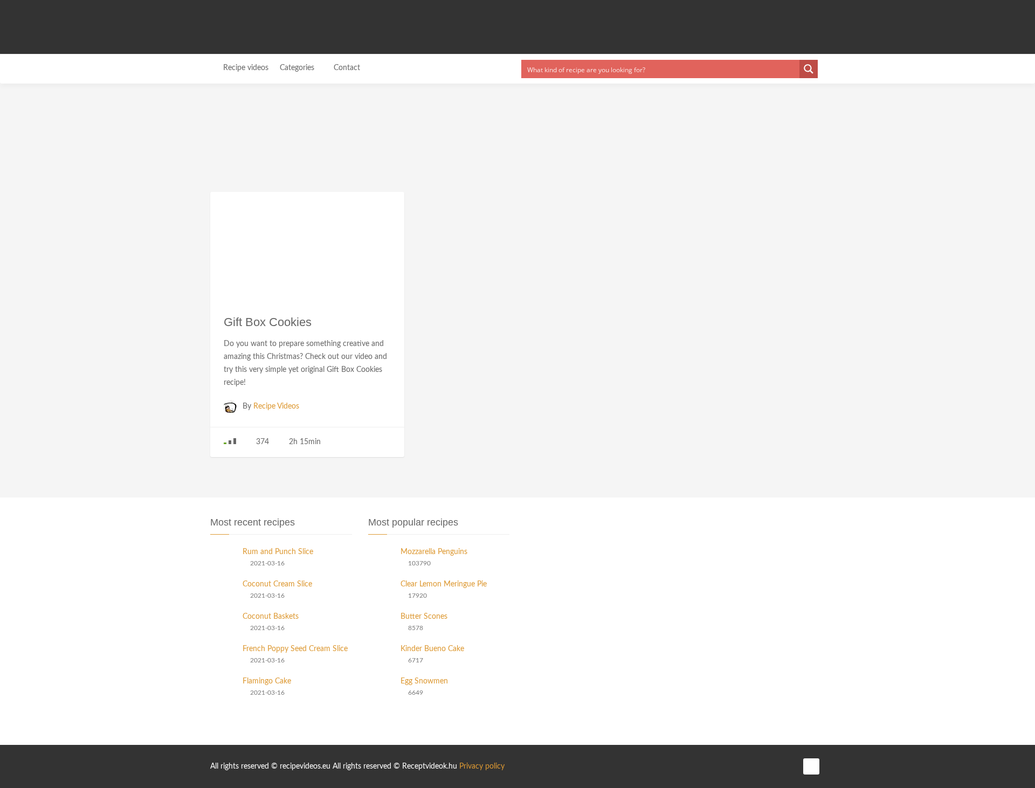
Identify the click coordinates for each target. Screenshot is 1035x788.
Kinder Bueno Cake (432, 649)
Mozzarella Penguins (434, 552)
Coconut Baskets (271, 616)
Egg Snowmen (424, 681)
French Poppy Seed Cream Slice (295, 649)
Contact (347, 68)
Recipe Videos (276, 406)
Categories (298, 68)
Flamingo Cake (267, 681)
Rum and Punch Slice (278, 552)
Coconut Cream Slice (277, 584)
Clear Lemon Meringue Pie (444, 584)
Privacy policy (482, 766)
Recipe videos (245, 68)
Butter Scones (424, 616)
